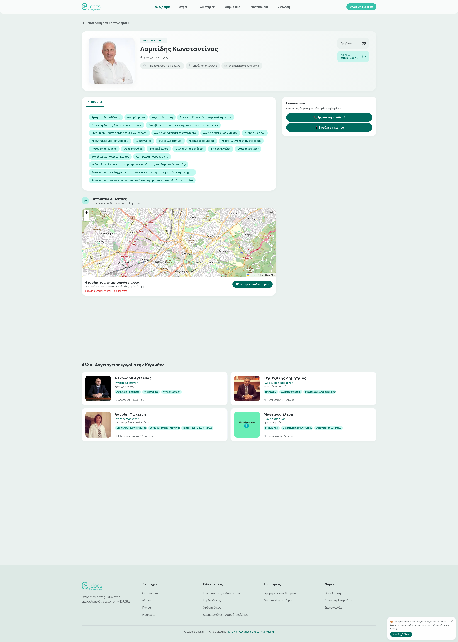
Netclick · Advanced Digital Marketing (250, 631)
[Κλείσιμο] (451, 621)
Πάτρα (146, 607)
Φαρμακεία (233, 7)
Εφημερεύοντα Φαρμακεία (281, 593)
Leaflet (252, 274)
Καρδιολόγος (212, 600)
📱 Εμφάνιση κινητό (329, 127)
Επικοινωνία (333, 607)
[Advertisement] (189, 328)
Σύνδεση (284, 7)
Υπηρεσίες (95, 102)
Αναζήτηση (162, 7)
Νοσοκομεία (259, 7)
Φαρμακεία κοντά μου (278, 600)
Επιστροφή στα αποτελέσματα (108, 23)
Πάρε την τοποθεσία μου (252, 284)
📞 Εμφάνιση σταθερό (329, 117)
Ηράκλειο (148, 615)
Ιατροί (182, 7)
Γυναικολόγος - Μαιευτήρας (222, 593)
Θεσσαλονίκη (151, 593)
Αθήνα (146, 600)
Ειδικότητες (206, 7)
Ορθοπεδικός (212, 607)
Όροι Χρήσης (333, 593)
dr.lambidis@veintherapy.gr (244, 65)
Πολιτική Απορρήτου (338, 600)
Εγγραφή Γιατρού (361, 6)
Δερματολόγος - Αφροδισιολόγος (225, 615)
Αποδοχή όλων (401, 634)
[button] (86, 212)
